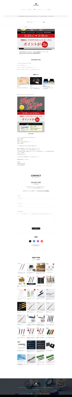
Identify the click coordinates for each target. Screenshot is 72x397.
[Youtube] (37, 389)
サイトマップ (44, 393)
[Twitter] (34, 389)
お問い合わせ (49, 9)
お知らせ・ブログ (23, 9)
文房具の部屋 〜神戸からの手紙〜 (46, 86)
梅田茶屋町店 (21, 48)
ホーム (22, 393)
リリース (31, 86)
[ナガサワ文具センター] (36, 4)
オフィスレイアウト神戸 (20, 387)
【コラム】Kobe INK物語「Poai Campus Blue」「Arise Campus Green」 (48, 88)
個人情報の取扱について (51, 387)
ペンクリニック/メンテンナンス (36, 387)
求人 (41, 387)
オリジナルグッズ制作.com (28, 387)
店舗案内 (35, 9)
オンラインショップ (39, 9)
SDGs (46, 387)
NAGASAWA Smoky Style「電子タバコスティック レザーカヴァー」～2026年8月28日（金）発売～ (36, 88)
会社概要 (44, 387)
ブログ (18, 86)
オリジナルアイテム (29, 9)
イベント (45, 9)
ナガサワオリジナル (27, 393)
